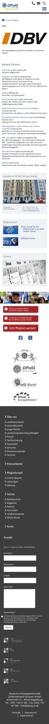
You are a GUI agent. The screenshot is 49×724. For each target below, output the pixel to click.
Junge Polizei (13, 429)
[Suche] (43, 4)
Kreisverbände (14, 463)
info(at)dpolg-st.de (33, 211)
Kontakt (16, 712)
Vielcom (5, 163)
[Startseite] (3, 20)
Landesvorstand (15, 422)
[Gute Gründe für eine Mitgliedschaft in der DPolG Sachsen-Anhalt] (10, 230)
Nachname (9, 564)
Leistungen (12, 481)
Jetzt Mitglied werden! (22, 328)
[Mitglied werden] (10, 241)
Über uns (12, 417)
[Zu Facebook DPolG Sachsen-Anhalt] (20, 337)
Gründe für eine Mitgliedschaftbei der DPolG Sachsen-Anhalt (20, 319)
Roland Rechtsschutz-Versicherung (17, 108)
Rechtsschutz (13, 499)
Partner (10, 506)
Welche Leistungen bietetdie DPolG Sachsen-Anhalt (19, 309)
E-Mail (7, 575)
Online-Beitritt (14, 478)
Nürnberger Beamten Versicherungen (18, 117)
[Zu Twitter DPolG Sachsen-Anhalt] (29, 337)
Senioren (11, 447)
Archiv (10, 526)
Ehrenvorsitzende (16, 451)
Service (9, 20)
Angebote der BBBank (11, 76)
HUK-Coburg (7, 70)
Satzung (11, 485)
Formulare (12, 510)
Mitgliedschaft (14, 472)
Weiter (8, 627)
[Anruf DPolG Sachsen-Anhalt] (32, 4)
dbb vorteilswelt (9, 151)
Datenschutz (10, 612)
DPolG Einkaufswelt (10, 99)
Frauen (10, 436)
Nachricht (8, 587)
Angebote (12, 503)
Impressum (31, 712)
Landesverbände (15, 514)
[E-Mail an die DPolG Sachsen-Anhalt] (38, 4)
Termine (11, 455)
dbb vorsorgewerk (10, 137)
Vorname (8, 553)
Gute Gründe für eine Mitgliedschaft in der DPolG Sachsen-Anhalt (33, 229)
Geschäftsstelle (15, 425)
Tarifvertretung (14, 440)
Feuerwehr (12, 444)
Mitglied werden (29, 238)
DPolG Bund (13, 517)
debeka (5, 93)
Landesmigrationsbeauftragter (23, 433)
